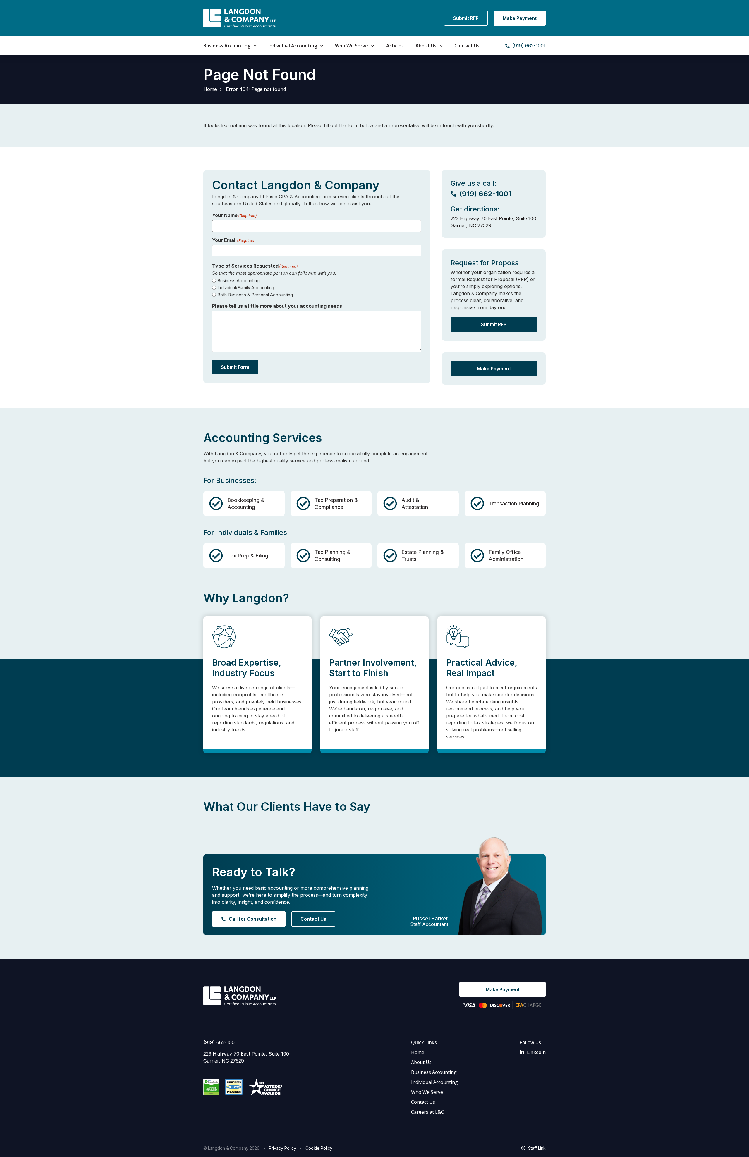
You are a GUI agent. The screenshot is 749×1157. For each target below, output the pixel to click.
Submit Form (235, 367)
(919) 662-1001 (220, 1042)
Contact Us (467, 45)
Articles (395, 45)
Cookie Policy (318, 1148)
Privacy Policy (282, 1148)
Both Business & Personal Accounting (255, 294)
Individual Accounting (292, 45)
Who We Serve (351, 45)
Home (210, 89)
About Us (426, 45)
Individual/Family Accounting (245, 287)
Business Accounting (226, 45)
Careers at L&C (427, 1112)
